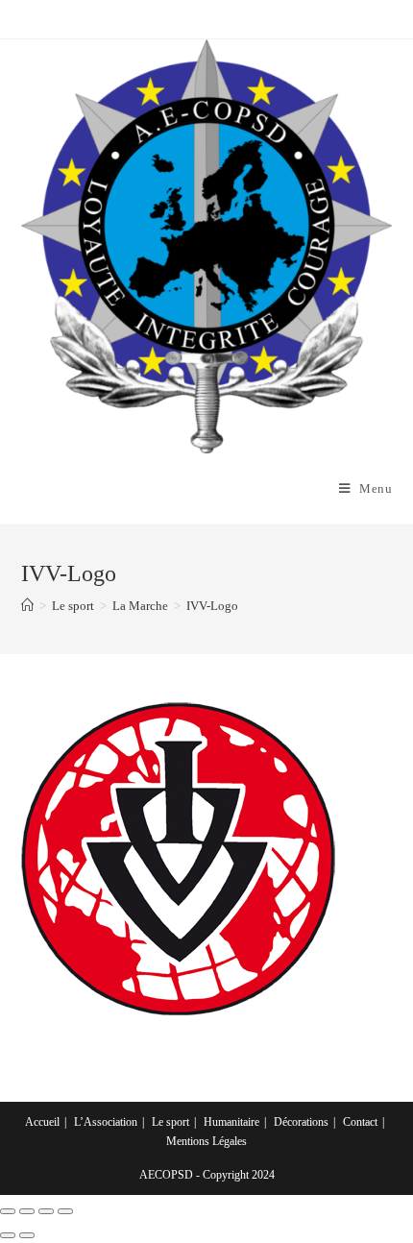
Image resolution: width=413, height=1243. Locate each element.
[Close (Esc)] (7, 1211)
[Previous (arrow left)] (7, 1235)
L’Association (105, 1122)
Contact (360, 1122)
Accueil (42, 1122)
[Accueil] (27, 605)
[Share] (27, 1211)
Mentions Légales (206, 1141)
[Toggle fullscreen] (46, 1211)
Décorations (301, 1122)
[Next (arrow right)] (27, 1235)
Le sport (170, 1122)
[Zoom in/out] (65, 1211)
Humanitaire (231, 1122)
